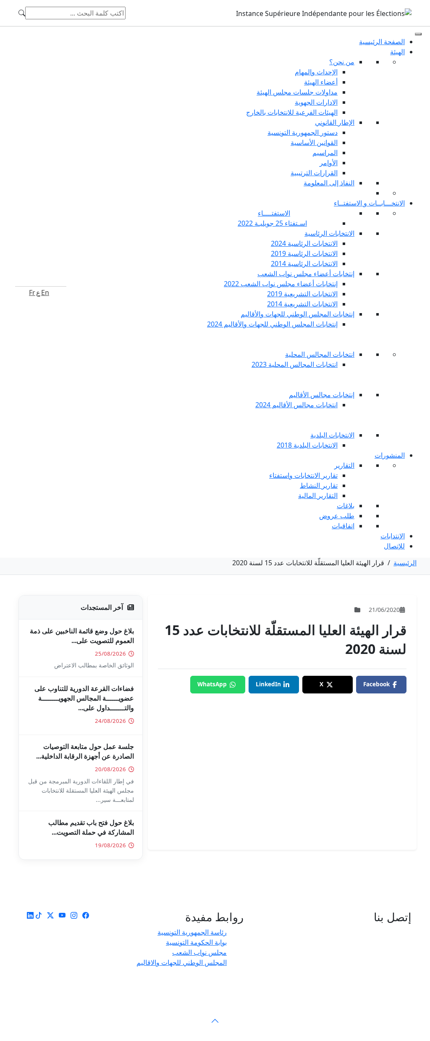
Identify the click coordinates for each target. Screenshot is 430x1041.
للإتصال (394, 546)
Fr (32, 292)
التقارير (344, 465)
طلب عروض (336, 515)
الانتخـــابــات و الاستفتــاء (369, 203)
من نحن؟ (341, 61)
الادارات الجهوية (316, 102)
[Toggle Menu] (418, 34)
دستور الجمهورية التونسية (302, 132)
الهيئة (397, 51)
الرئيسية (405, 562)
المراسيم (325, 152)
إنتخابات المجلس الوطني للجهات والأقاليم (297, 314)
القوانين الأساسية (314, 142)
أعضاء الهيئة (321, 82)
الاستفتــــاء (274, 213)
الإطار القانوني (334, 122)
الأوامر (329, 162)
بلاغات (345, 505)
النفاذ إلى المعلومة (329, 182)
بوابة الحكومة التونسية (196, 942)
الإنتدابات (392, 535)
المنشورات (390, 455)
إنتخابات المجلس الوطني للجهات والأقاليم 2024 (272, 324)
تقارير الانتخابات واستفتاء (303, 475)
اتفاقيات (343, 525)
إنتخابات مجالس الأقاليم (321, 394)
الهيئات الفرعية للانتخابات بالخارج (292, 112)
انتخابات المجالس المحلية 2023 (295, 364)
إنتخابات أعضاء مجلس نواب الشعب (305, 273)
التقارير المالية (318, 495)
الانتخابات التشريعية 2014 (302, 303)
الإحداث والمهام (316, 71)
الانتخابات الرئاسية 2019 (304, 253)
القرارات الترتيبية (314, 172)
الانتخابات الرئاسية (329, 233)
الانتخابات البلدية (332, 435)
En (45, 292)
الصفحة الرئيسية (382, 41)
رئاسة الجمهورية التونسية (192, 932)
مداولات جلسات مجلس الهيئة (297, 92)
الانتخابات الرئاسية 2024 (304, 243)
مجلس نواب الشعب (199, 952)
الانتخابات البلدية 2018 (307, 445)
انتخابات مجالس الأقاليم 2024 (296, 404)
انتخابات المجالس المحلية (319, 354)
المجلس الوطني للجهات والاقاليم (181, 962)
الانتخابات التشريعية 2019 (302, 293)
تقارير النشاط (319, 485)
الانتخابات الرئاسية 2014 (304, 263)
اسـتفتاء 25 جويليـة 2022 (272, 223)
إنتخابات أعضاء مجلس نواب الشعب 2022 (281, 283)
